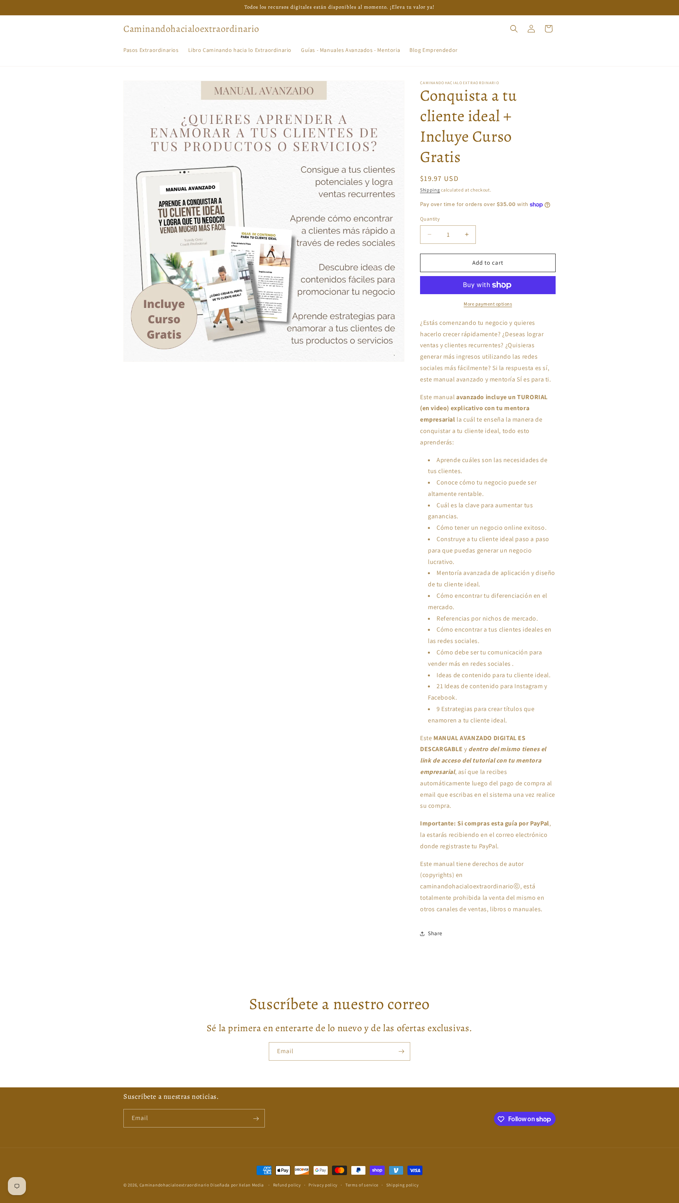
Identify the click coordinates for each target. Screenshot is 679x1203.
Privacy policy (323, 1184)
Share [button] (435, 933)
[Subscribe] (401, 1051)
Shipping (430, 190)
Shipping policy (402, 1184)
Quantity (430, 219)
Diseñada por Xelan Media (237, 1185)
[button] (514, 28)
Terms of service (361, 1184)
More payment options (488, 304)
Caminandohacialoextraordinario (174, 1185)
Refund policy (287, 1184)
